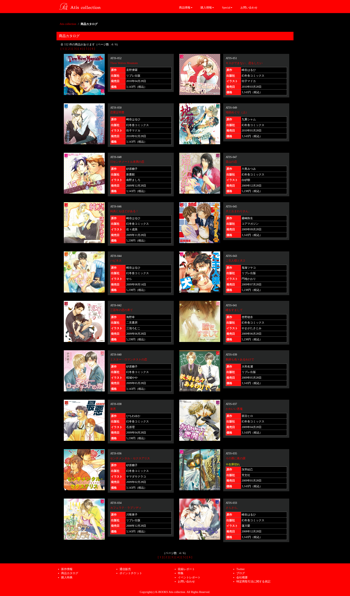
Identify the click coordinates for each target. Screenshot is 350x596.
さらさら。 (233, 507)
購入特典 (67, 577)
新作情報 (67, 569)
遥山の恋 (231, 161)
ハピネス (116, 260)
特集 (181, 573)
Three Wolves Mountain (124, 63)
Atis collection (68, 24)
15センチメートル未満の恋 (127, 161)
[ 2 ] (68, 48)
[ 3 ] (74, 48)
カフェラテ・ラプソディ (125, 507)
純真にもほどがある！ (124, 211)
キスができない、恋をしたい (244, 63)
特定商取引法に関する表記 (253, 581)
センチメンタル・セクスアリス (130, 458)
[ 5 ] (86, 48)
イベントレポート (189, 577)
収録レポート (186, 569)
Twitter (240, 569)
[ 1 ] (63, 48)
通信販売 (125, 569)
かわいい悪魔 (234, 408)
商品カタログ (69, 573)
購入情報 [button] (206, 7)
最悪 (113, 408)
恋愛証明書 (117, 112)
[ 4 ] (80, 48)
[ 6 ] (92, 48)
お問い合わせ (248, 7)
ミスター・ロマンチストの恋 (128, 359)
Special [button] (226, 7)
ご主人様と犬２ (235, 260)
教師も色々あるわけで (240, 359)
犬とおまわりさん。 (238, 211)
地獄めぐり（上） (237, 112)
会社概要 (242, 577)
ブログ (240, 573)
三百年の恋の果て (121, 310)
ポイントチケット (131, 573)
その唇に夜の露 (235, 458)
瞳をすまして (234, 310)
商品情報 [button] (184, 7)
